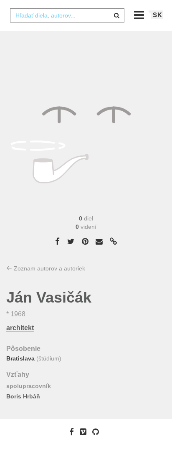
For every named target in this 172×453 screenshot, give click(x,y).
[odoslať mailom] (99, 241)
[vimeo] (85, 431)
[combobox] (67, 15)
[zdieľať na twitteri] (70, 241)
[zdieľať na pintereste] (85, 241)
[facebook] (73, 431)
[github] (97, 431)
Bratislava (20, 358)
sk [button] (157, 14)
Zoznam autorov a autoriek (48, 268)
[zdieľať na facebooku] (57, 241)
